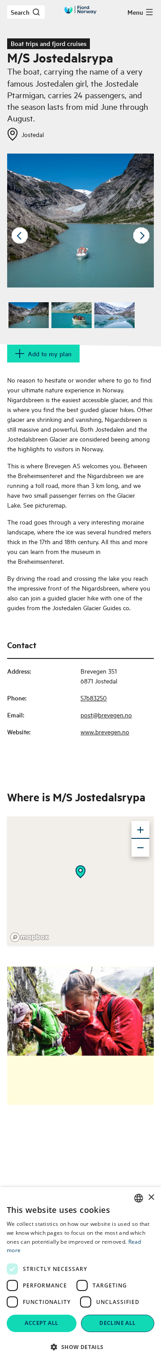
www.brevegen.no (104, 731)
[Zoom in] (140, 830)
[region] (80, 880)
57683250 (93, 697)
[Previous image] (19, 235)
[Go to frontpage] (80, 9)
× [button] (151, 1197)
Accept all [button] (41, 1323)
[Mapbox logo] (29, 937)
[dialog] (80, 1274)
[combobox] (138, 1198)
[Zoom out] (140, 848)
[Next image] (141, 235)
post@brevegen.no (106, 714)
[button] (80, 1346)
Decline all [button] (117, 1323)
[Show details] (80, 872)
